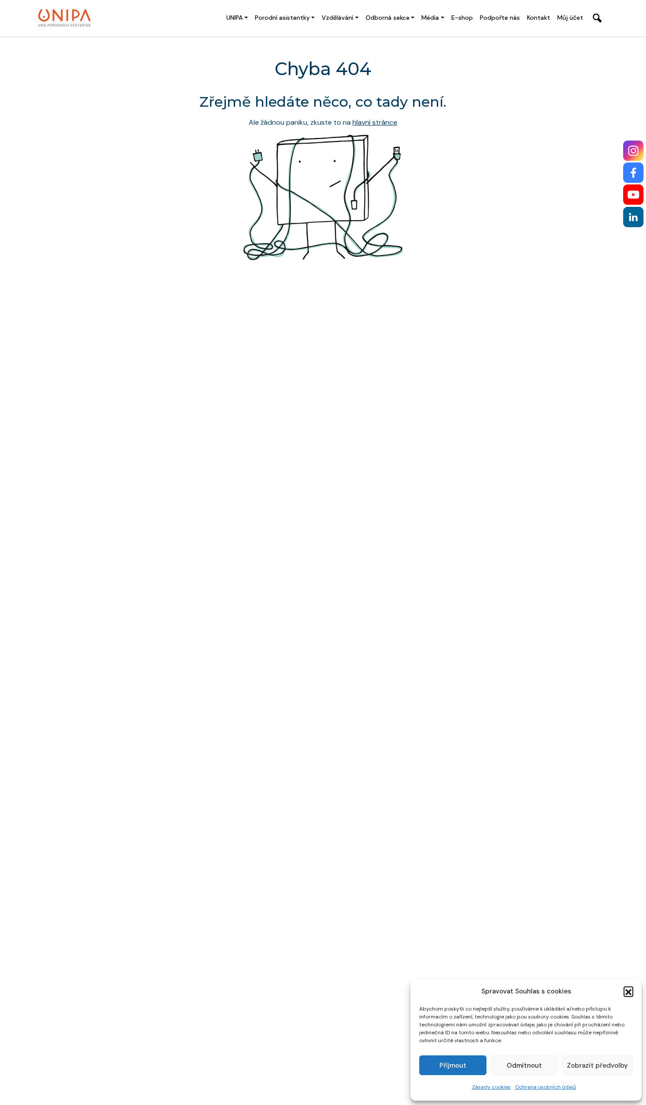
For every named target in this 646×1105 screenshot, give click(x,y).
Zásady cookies (491, 1087)
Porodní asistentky (282, 18)
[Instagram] (633, 151)
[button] (628, 991)
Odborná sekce (388, 18)
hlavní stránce (374, 122)
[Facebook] (633, 172)
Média (430, 18)
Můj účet (570, 18)
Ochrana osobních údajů (545, 1087)
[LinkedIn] (633, 217)
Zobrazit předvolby (597, 1065)
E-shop (462, 18)
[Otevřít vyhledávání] (597, 18)
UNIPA (234, 18)
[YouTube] (633, 194)
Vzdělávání (337, 18)
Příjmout (452, 1065)
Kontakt (538, 18)
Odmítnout (524, 1065)
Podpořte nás (500, 18)
